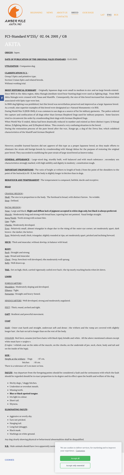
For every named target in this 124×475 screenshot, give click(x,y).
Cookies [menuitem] (9, 460)
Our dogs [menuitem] (88, 12)
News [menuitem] (49, 12)
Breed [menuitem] (74, 12)
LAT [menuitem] (103, 14)
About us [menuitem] (62, 12)
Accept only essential (75, 465)
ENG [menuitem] (109, 14)
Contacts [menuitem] (62, 16)
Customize (80, 451)
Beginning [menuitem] (36, 12)
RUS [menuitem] (116, 14)
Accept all (75, 458)
